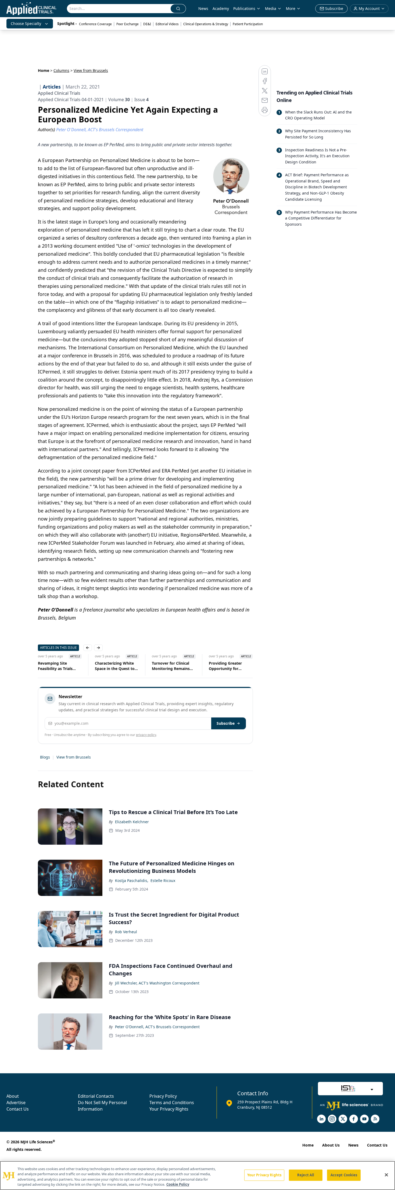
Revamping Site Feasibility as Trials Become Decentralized (58, 666)
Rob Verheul (126, 931)
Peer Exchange (127, 24)
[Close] (386, 1175)
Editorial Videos (167, 24)
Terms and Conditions (171, 1102)
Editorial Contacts (96, 1096)
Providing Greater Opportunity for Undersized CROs (225, 666)
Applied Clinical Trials (59, 93)
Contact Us (17, 1109)
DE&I (147, 24)
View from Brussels (73, 757)
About (12, 1096)
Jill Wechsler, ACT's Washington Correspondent (157, 983)
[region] (197, 1175)
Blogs (45, 757)
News (203, 8)
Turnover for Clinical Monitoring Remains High (171, 666)
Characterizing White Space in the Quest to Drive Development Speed (115, 666)
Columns (61, 70)
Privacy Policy (163, 1096)
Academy (221, 8)
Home (43, 70)
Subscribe (226, 723)
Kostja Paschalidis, (131, 880)
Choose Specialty (26, 23)
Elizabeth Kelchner (132, 821)
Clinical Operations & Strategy (205, 24)
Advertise (16, 1102)
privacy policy (146, 735)
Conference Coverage (95, 24)
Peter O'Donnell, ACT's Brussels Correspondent (157, 1026)
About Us (331, 1145)
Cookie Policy (177, 1184)
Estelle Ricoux (162, 880)
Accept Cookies (344, 1175)
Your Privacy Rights (168, 1109)
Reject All (305, 1175)
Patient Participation (248, 24)
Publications (244, 8)
